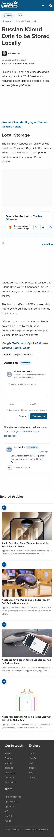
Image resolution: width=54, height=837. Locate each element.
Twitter (8, 753)
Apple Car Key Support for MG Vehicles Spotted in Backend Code (26, 661)
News (20, 15)
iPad (31, 772)
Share (27, 467)
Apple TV (9, 806)
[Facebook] (51, 227)
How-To (33, 758)
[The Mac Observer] (10, 5)
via (13, 85)
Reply (19, 467)
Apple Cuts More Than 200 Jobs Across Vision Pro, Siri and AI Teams (25, 544)
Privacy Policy (11, 782)
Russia (27, 354)
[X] (36, 227)
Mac (31, 763)
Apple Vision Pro (13, 796)
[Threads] (43, 227)
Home (9, 15)
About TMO (10, 777)
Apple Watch (11, 801)
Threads (9, 767)
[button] (43, 5)
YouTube (9, 763)
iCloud (7, 354)
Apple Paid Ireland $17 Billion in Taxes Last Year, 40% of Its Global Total (26, 718)
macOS (8, 816)
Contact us (10, 772)
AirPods (33, 777)
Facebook (10, 758)
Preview (22, 416)
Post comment (39, 416)
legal (17, 354)
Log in (30, 377)
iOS (6, 811)
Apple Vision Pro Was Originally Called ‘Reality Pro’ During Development (26, 601)
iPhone (32, 767)
